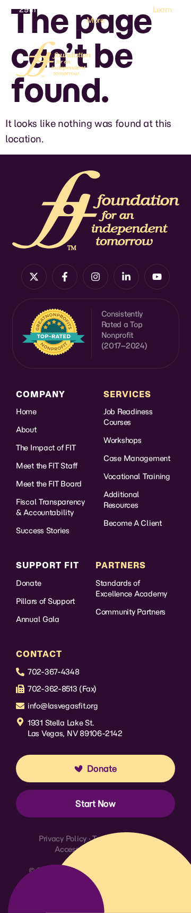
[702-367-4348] (20, 672)
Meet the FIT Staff (46, 466)
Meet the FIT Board (49, 484)
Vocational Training (136, 476)
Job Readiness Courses (127, 417)
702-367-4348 (54, 672)
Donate (28, 583)
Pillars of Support (45, 601)
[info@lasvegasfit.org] (20, 706)
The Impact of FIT (45, 448)
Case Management (136, 458)
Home (26, 411)
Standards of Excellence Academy (131, 588)
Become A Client (132, 523)
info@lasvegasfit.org (63, 706)
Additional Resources (121, 500)
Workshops (122, 440)
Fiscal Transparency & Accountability (50, 507)
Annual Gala (37, 619)
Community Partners (131, 612)
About (26, 429)
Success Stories (43, 530)
